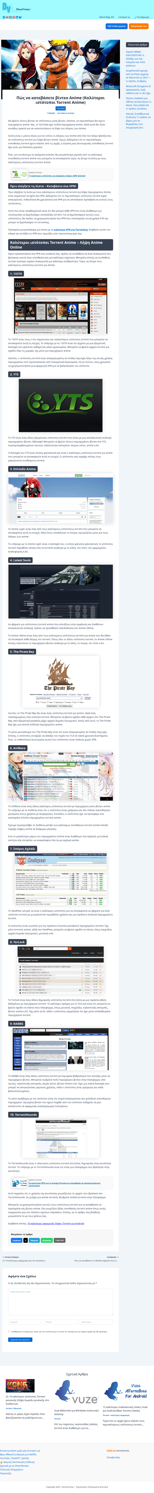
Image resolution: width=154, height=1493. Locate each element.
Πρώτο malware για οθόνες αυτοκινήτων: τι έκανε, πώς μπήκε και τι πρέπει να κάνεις (138, 103)
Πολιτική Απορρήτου (11, 1469)
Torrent (61, 108)
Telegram (34, 1240)
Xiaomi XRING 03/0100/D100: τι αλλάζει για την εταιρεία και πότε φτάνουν (135, 58)
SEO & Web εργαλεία (116, 26)
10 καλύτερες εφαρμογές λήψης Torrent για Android (56, 1223)
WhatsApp (46, 1240)
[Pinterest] (13, 17)
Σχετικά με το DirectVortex (14, 1465)
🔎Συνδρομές (142, 17)
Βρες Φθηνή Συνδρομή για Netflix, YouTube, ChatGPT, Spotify (18, 1456)
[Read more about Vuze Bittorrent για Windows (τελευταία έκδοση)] (77, 1392)
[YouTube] (7, 17)
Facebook (17, 1240)
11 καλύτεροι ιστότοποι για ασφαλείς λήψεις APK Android (57, 176)
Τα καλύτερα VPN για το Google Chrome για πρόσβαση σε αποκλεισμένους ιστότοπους (64, 1184)
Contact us (124, 17)
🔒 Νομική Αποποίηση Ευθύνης (17, 1462)
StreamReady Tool (138, 26)
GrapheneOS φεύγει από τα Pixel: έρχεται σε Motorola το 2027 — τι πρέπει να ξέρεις (138, 76)
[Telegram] (3, 17)
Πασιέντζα (5, 1473)
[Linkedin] (16, 17)
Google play (113, 1457)
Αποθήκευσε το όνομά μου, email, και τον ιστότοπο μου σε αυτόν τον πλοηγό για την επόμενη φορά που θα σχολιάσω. (59, 1331)
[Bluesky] (20, 17)
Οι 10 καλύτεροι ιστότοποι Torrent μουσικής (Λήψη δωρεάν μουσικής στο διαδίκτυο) (27, 1400)
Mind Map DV (106, 17)
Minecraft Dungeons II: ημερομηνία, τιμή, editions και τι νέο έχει (138, 90)
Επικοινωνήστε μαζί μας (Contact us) (20, 1450)
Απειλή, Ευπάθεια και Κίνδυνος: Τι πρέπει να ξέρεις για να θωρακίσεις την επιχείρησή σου (138, 120)
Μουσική (17, 1408)
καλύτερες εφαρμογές (120, 1415)
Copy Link (59, 1240)
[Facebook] (10, 17)
